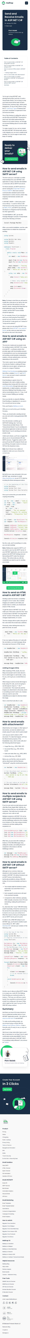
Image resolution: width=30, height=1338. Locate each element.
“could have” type (11, 108)
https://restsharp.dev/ (8, 478)
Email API (17, 373)
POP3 (9, 207)
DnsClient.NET (6, 926)
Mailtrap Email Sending (8, 371)
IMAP (5, 207)
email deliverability (7, 386)
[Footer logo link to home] (15, 1122)
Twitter (6, 1042)
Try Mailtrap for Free (11, 159)
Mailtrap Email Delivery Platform (11, 1025)
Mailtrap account (18, 406)
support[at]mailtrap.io (11, 1299)
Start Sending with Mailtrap (15, 588)
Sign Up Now (7, 1089)
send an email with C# (8, 1018)
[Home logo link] (7, 3)
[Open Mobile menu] (26, 3)
